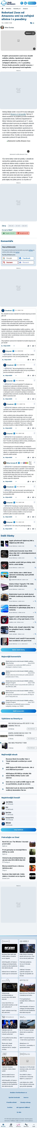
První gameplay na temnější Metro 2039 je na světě (14, 851)
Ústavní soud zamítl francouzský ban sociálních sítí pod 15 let (22, 639)
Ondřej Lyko (12, 622)
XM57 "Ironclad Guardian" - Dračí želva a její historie (27, 1039)
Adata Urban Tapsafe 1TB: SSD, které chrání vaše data (21, 585)
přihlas (31, 250)
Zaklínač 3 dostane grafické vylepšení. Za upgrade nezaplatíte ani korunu (26, 972)
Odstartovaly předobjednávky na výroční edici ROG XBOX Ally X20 (13, 859)
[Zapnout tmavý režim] (25, 3)
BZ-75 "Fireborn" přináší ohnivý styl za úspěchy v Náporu (27, 1032)
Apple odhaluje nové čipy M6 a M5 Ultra (9, 1011)
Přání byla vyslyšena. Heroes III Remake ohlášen (26, 964)
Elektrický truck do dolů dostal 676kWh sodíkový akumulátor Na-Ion (22, 596)
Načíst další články (18, 650)
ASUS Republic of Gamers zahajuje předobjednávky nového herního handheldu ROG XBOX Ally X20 (9, 965)
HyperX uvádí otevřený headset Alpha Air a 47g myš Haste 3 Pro (21, 618)
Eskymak (9, 351)
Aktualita (8, 8)
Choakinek (8, 310)
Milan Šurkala (9, 27)
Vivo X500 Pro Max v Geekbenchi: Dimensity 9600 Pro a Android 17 (26, 1076)
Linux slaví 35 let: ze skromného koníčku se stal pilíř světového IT (9, 1005)
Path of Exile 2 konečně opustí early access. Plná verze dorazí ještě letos (27, 956)
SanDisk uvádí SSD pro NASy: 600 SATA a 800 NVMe (22, 563)
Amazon (25, 8)
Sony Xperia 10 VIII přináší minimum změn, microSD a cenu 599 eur (27, 1069)
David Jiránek (13, 634)
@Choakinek (8, 354)
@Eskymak (8, 368)
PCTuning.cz (6, 862)
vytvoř (17, 252)
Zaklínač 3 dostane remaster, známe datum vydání (9, 1069)
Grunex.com (5, 878)
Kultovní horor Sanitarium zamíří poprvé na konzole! (9, 972)
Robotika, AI (16, 8)
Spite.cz (4, 846)
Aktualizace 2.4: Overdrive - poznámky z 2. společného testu (27, 1045)
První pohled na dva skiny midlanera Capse (9, 1039)
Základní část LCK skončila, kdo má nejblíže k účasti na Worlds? (9, 1032)
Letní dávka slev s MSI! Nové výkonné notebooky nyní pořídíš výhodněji (21, 575)
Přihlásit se (31, 3)
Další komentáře (18, 711)
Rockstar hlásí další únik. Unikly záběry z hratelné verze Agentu (13, 875)
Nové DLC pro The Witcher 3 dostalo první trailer (15, 843)
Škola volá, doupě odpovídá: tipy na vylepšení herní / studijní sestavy (21, 629)
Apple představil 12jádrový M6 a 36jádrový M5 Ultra (21, 542)
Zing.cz (4, 870)
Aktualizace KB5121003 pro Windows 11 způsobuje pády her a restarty (22, 608)
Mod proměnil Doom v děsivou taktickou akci (13, 867)
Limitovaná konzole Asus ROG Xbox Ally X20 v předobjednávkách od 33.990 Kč (22, 553)
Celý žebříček (18, 829)
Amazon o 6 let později (18, 114)
